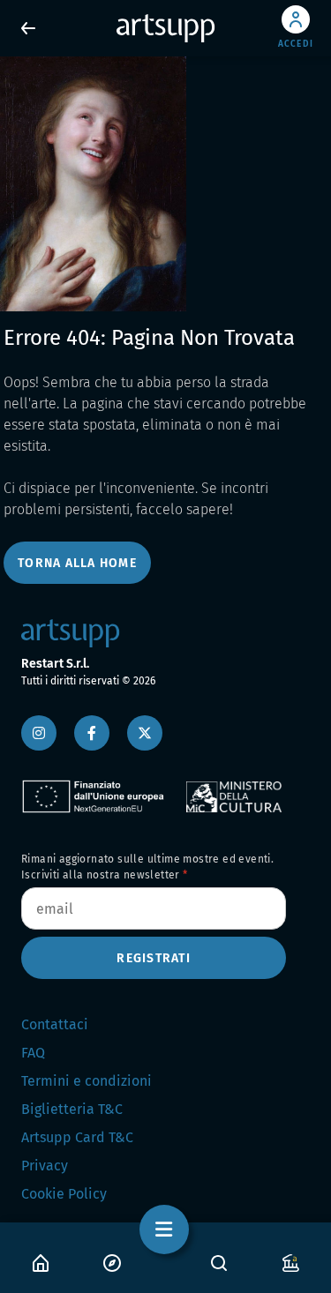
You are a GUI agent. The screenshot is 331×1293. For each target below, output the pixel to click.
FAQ (33, 1052)
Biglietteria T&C (72, 1109)
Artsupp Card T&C (77, 1137)
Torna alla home (77, 563)
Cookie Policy (64, 1193)
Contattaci (54, 1024)
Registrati (154, 958)
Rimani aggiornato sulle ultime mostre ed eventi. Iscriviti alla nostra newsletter (147, 867)
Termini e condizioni (86, 1081)
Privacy (44, 1165)
